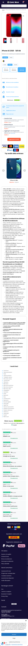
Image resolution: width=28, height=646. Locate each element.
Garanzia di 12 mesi (6, 571)
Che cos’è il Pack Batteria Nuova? (12, 332)
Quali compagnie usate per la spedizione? (11, 350)
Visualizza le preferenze (14, 642)
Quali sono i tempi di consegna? (12, 353)
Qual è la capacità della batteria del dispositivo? (12, 330)
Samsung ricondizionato (7, 561)
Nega (14, 638)
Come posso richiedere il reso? (12, 355)
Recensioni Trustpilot (6, 594)
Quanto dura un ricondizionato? (11, 326)
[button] (26, 620)
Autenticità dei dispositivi (7, 578)
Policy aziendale (5, 563)
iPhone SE (18, 9)
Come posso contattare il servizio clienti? (12, 358)
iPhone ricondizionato (6, 559)
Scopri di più (13, 133)
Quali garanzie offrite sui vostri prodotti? (14, 338)
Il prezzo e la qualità (6, 554)
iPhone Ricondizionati (10, 9)
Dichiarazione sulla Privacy (17, 644)
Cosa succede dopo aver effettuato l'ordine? (13, 347)
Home (3, 9)
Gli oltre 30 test (5, 556)
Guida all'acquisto (5, 580)
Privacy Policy (4, 596)
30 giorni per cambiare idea (8, 573)
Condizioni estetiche (6, 575)
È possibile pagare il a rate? (13, 344)
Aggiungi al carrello (14, 139)
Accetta (14, 634)
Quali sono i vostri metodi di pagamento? (10, 340)
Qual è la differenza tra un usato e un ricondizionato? (14, 323)
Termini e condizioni (6, 591)
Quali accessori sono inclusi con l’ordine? (12, 335)
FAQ (2, 589)
